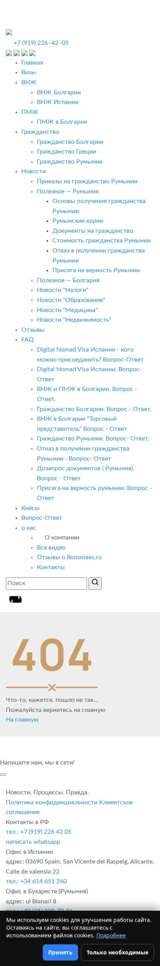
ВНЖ (29, 82)
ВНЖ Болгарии (59, 92)
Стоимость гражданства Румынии (101, 240)
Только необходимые (117, 952)
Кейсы (30, 508)
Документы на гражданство (92, 231)
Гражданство (40, 132)
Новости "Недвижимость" (74, 320)
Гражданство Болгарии (70, 142)
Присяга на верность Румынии (96, 270)
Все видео (51, 547)
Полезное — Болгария (68, 280)
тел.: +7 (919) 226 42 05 (38, 832)
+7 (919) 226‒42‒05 (41, 43)
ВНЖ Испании (57, 102)
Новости (33, 171)
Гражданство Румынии (70, 162)
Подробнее (111, 935)
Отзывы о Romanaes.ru (69, 557)
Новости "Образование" (71, 300)
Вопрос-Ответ (41, 518)
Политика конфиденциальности (51, 802)
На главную (22, 720)
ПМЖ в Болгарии (62, 122)
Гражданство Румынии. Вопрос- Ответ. (93, 438)
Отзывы (33, 330)
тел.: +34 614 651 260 (36, 881)
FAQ (27, 339)
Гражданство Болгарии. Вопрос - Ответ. (94, 409)
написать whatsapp (33, 842)
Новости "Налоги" (63, 290)
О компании (62, 537)
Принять (60, 952)
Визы (28, 72)
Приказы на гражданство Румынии (87, 181)
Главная (32, 63)
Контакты (51, 567)
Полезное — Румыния (68, 191)
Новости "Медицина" (67, 310)
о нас (28, 528)
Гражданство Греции (66, 151)
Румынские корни (77, 221)
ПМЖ (29, 112)
